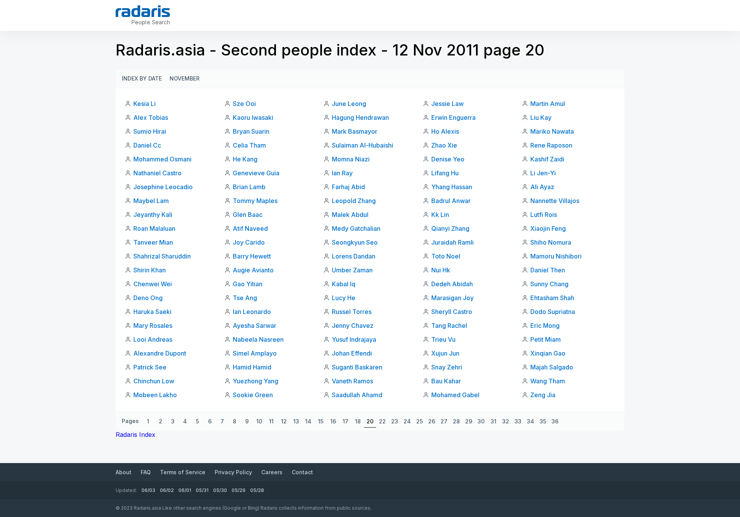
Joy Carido (249, 242)
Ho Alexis (445, 131)
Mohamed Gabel (455, 395)
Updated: (126, 490)
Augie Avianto (253, 270)
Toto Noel (445, 256)
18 (358, 421)
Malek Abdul (350, 214)
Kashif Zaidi (547, 159)
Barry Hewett (252, 256)
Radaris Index (135, 434)
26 (431, 421)
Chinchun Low (153, 381)
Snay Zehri (446, 367)
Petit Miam (545, 339)
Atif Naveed (250, 228)
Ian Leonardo (252, 312)
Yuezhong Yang (255, 381)
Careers (272, 472)
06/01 (184, 490)
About (123, 472)
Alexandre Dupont (159, 353)
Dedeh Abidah (452, 284)
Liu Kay (541, 117)
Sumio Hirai (149, 131)
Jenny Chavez (352, 325)
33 (518, 421)
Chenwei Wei (152, 284)
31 (493, 421)
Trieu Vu (443, 339)
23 (394, 421)
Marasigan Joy (452, 298)
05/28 (257, 490)
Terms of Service (182, 472)
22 (382, 421)
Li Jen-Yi (543, 173)
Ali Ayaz (542, 187)
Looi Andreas (152, 339)
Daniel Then (547, 270)
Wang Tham (547, 381)
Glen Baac (247, 214)
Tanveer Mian (153, 242)
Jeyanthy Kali (152, 214)
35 (543, 421)
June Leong (349, 103)
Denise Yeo (447, 159)
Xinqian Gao (547, 353)
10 (259, 421)
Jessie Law (447, 103)
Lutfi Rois (543, 214)
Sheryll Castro (451, 312)
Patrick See (149, 367)
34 (530, 421)
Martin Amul (547, 103)
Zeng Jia (542, 395)
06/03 (148, 490)
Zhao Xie (444, 145)
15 (320, 421)
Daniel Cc (147, 145)
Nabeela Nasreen (258, 339)
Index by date (142, 78)
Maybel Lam (151, 201)
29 (468, 421)
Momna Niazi (351, 159)
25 (419, 421)
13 (296, 421)
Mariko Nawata (552, 131)
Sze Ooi (244, 103)
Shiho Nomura (550, 242)
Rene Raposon (551, 145)
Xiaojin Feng (548, 228)
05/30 (220, 490)
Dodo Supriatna (552, 312)
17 (345, 421)
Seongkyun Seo (355, 242)
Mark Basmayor (354, 131)
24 (407, 421)
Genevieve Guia (256, 173)
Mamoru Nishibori (556, 256)
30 (481, 421)
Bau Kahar (446, 381)
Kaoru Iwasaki (253, 117)
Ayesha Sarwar (254, 325)
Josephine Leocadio (163, 187)
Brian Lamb (249, 187)
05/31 (202, 490)
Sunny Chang (549, 284)
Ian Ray (342, 173)
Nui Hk (440, 270)
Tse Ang (245, 298)
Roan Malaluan (154, 228)
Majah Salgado (551, 367)
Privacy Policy (233, 472)
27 (444, 421)
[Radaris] (143, 11)
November (185, 78)
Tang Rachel (449, 325)
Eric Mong (545, 325)
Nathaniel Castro (157, 173)
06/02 (167, 490)
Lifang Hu (445, 173)
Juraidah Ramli (452, 242)
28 (456, 421)
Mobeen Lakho (155, 395)
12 (284, 421)
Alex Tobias (150, 117)
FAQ (146, 472)
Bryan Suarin (251, 131)
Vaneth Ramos (352, 381)
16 (333, 421)
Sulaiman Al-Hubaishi (362, 145)
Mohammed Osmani (162, 159)
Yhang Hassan (451, 187)
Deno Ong (148, 298)
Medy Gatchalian (356, 228)
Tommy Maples (255, 201)
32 (505, 421)
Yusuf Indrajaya (354, 339)
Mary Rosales (152, 325)
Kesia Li (144, 103)
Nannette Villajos (554, 201)
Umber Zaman (352, 270)
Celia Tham (249, 145)
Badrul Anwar (451, 201)
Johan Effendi (352, 353)
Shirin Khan (149, 270)
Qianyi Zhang (450, 228)
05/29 (239, 490)
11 (271, 421)
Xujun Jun (445, 353)
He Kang (245, 159)
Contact (302, 472)
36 (555, 421)
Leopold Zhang (354, 201)
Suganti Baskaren (357, 367)
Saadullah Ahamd (357, 395)
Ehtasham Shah (552, 298)
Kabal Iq (343, 284)
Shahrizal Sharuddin (162, 256)
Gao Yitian (247, 284)
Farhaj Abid (348, 187)
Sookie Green (253, 395)
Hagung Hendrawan (360, 117)
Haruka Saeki (152, 312)
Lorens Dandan (353, 256)
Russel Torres (352, 312)
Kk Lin (440, 214)
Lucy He (343, 298)
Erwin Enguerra (453, 117)
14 (308, 421)
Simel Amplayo (255, 353)
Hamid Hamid (252, 367)
